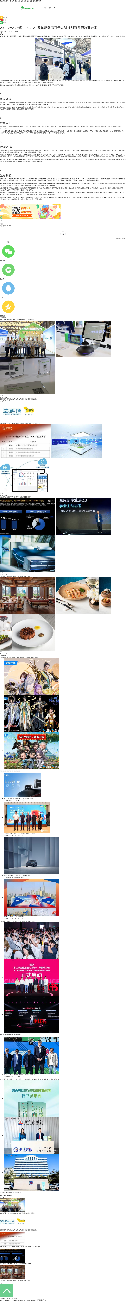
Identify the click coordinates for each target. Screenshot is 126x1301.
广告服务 (8, 1298)
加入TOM (14, 1298)
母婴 (22, 1)
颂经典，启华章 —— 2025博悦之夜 (14, 917)
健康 (31, 1)
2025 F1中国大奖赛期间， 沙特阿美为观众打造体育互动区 (20, 1074)
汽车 (36, 1)
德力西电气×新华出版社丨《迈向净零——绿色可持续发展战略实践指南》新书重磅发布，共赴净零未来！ (30, 1079)
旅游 (16, 1)
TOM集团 (3, 1298)
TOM (5, 31)
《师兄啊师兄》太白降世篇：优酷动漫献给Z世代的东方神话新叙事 (19, 657)
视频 (25, 1)
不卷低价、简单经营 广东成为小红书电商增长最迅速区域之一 (17, 921)
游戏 (13, 1)
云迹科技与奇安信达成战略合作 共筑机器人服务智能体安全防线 (18, 399)
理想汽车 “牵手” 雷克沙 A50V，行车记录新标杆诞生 (18, 798)
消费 (33, 1)
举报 (1, 224)
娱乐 (7, 1)
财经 (28, 1)
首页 (1, 1)
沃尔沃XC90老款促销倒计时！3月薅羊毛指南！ (17, 875)
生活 (19, 1)
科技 (39, 1)
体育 (10, 1)
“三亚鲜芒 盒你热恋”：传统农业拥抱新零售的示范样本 (19, 833)
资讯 (4, 1)
